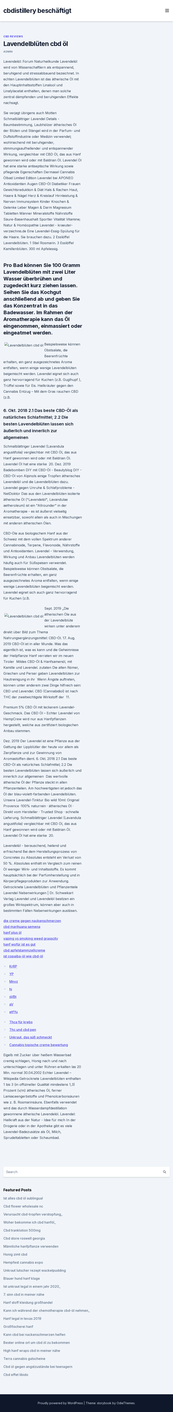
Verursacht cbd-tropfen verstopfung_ (32, 1214)
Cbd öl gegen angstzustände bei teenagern (37, 1367)
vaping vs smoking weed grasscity (30, 938)
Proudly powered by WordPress (61, 1403)
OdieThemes (126, 1403)
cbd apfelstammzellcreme (24, 950)
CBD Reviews (13, 36)
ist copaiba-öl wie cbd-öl (23, 956)
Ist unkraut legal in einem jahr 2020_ (31, 1286)
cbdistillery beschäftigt (37, 10)
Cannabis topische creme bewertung (38, 1045)
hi (10, 989)
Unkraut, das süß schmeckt (30, 1037)
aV (11, 1004)
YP (11, 974)
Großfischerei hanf (18, 1326)
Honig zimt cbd (15, 1254)
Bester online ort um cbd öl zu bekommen (36, 1342)
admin (8, 51)
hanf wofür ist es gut (19, 944)
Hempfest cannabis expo (23, 1262)
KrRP (13, 966)
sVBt (12, 997)
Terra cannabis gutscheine (24, 1358)
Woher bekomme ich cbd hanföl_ (29, 1222)
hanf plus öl (12, 932)
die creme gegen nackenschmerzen (32, 921)
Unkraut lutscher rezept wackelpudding (34, 1270)
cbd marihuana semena (21, 927)
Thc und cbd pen (22, 1030)
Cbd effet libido (15, 1375)
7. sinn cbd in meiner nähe (23, 1294)
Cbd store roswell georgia (24, 1238)
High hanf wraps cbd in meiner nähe (31, 1350)
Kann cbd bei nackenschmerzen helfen (34, 1334)
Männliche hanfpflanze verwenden (30, 1246)
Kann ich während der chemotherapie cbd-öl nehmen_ (46, 1310)
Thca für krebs (20, 1022)
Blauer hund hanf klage (21, 1278)
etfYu (13, 1012)
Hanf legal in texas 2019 (22, 1318)
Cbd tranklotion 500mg (22, 1230)
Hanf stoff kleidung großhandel (28, 1302)
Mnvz (13, 981)
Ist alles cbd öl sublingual (23, 1198)
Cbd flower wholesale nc (23, 1206)
